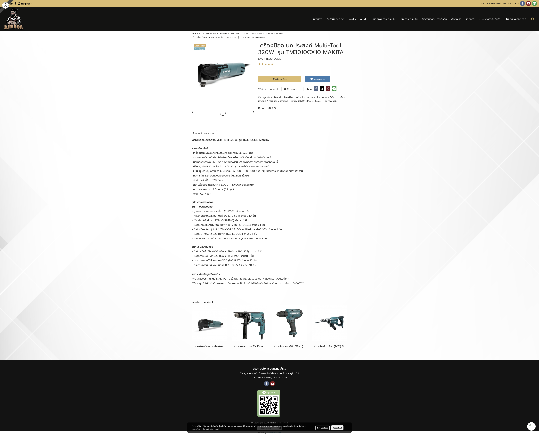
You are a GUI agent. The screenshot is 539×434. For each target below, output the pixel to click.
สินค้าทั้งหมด (333, 19)
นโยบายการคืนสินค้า (489, 19)
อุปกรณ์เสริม (331, 101)
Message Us (319, 79)
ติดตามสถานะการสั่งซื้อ (434, 19)
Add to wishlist (269, 89)
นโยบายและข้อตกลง (515, 19)
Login (9, 4)
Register (25, 4)
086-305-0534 (494, 3)
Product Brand (357, 19)
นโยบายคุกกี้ (215, 429)
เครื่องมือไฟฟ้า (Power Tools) (306, 101)
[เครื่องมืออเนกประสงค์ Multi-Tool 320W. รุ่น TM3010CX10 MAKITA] (223, 74)
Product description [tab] (204, 133)
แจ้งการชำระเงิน (409, 19)
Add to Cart (281, 79)
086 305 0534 (264, 377)
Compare (291, 89)
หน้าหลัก (317, 19)
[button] (533, 19)
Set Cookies (322, 427)
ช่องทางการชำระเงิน (384, 19)
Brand (278, 97)
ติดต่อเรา (456, 19)
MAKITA (289, 97)
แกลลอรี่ (470, 19)
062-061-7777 (511, 3)
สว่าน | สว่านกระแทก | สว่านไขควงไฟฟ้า (316, 97)
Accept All (337, 427)
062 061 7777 (280, 377)
